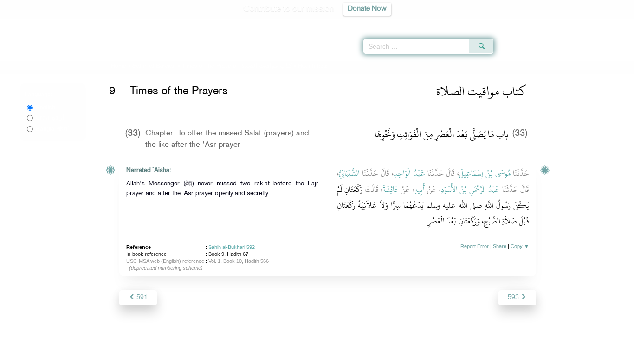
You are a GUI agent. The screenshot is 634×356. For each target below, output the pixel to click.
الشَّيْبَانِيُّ (349, 173)
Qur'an (518, 23)
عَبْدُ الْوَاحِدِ (409, 173)
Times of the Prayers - (238, 66)
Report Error (474, 246)
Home (118, 66)
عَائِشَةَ (390, 189)
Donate (374, 347)
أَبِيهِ (419, 189)
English (45, 107)
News (247, 347)
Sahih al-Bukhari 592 (231, 247)
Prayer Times (579, 23)
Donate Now (367, 9)
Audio (611, 23)
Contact (345, 347)
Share (499, 246)
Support (274, 347)
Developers (310, 347)
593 (514, 297)
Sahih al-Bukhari (154, 66)
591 (141, 297)
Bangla (52, 129)
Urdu (50, 117)
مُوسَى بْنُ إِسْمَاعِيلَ (485, 173)
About (222, 347)
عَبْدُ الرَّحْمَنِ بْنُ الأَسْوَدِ (470, 189)
